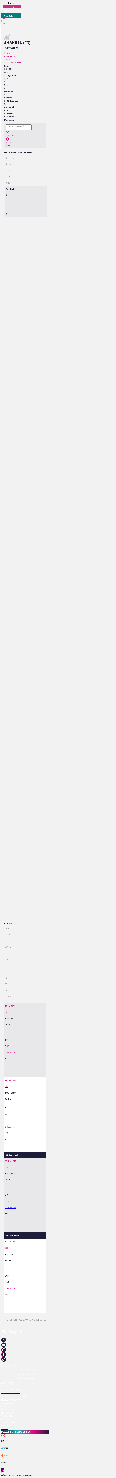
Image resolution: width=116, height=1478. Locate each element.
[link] (25, 1005)
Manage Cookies (9, 1409)
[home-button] (4, 10)
